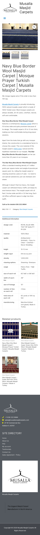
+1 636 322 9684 (11, 417)
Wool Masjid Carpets (26, 209)
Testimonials (6, 449)
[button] (34, 27)
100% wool (18, 149)
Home (4, 438)
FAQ (3, 444)
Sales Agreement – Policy (11, 455)
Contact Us (6, 452)
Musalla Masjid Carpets (26, 7)
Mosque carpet (26, 124)
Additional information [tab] (10, 219)
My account (6, 446)
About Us (5, 441)
